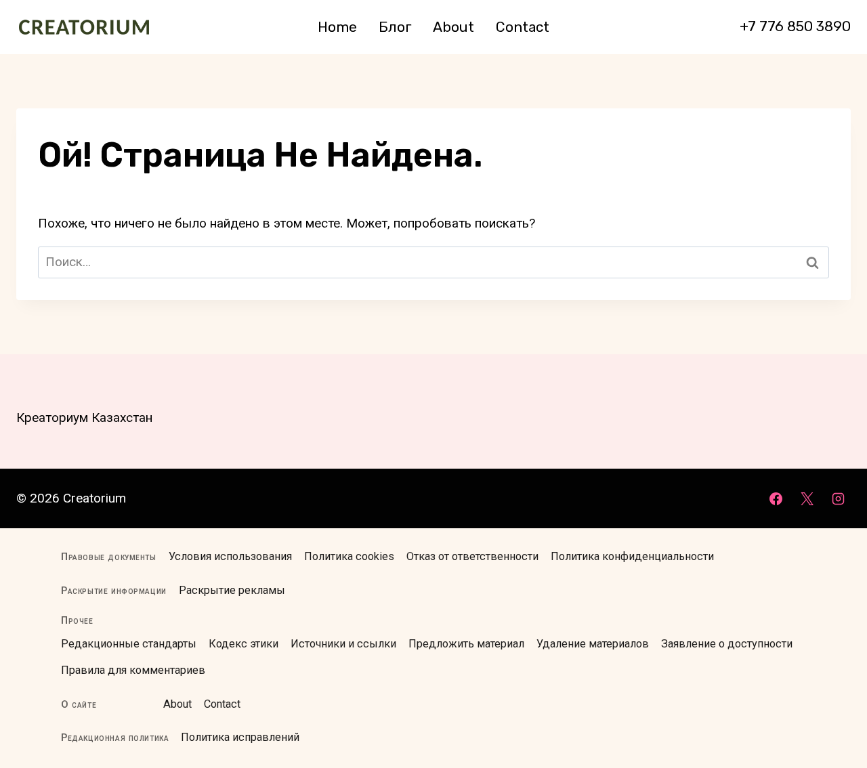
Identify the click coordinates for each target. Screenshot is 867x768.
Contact (522, 26)
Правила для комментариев (133, 670)
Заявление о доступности (726, 643)
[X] (807, 498)
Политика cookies (349, 556)
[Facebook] (776, 498)
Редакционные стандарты (128, 643)
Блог (395, 26)
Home (337, 26)
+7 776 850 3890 (795, 26)
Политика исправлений (240, 737)
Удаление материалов (592, 643)
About (453, 26)
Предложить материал (466, 643)
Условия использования (230, 556)
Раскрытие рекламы (232, 590)
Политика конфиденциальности (632, 556)
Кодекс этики (243, 643)
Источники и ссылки (343, 643)
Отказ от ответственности (472, 556)
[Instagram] (838, 498)
